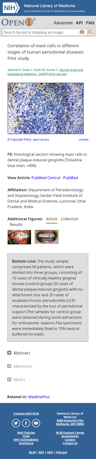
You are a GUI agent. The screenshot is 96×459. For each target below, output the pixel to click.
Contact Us (70, 443)
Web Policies (26, 433)
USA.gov (61, 452)
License (84, 139)
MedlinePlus (39, 396)
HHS (50, 452)
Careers (70, 440)
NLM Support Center (70, 433)
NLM (32, 452)
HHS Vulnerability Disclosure (26, 441)
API (79, 23)
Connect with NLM (26, 414)
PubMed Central (45, 177)
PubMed (70, 177)
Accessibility (70, 436)
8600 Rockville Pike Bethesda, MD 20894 (70, 422)
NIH (41, 452)
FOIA (26, 436)
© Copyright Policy (19, 139)
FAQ (90, 23)
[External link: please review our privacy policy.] (16, 423)
